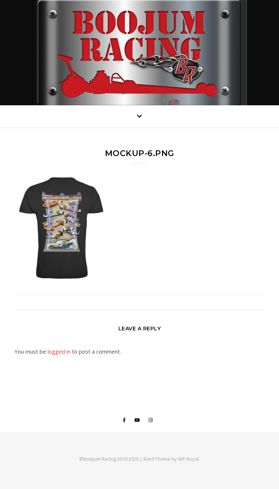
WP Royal (188, 459)
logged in (59, 351)
